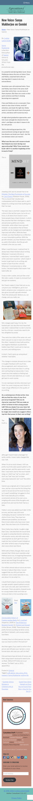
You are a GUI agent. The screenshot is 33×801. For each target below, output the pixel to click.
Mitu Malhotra (19, 742)
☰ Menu (26, 3)
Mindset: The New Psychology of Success (16, 194)
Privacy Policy (17, 798)
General (11, 670)
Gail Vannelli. (24, 745)
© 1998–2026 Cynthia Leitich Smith (16, 791)
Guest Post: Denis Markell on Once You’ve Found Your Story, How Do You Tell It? (24, 686)
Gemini (5, 55)
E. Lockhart (23, 620)
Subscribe (9, 780)
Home (4, 29)
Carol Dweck (8, 196)
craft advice (11, 673)
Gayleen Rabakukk (16, 737)
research (5, 675)
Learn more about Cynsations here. (15, 749)
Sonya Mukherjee (14, 675)
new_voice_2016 (21, 673)
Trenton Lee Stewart (23, 625)
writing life (25, 675)
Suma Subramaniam (10, 740)
